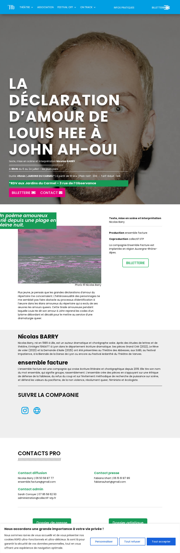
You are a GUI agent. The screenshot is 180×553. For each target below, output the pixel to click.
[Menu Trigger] (166, 7)
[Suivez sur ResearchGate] (36, 410)
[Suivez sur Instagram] (25, 411)
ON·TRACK (86, 7)
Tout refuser (132, 541)
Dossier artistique (128, 522)
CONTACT (49, 192)
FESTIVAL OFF (65, 7)
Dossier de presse (52, 522)
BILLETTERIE (158, 7)
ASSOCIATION (45, 7)
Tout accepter (161, 541)
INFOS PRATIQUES (124, 7)
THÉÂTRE (25, 7)
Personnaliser (104, 541)
